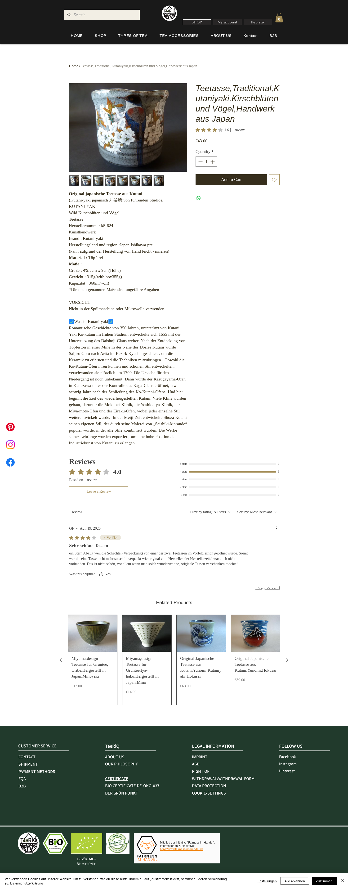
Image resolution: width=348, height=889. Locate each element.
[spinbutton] (206, 161)
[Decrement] (200, 161)
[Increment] (213, 161)
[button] (197, 22)
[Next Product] (287, 660)
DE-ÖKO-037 (86, 859)
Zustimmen (324, 881)
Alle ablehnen (295, 881)
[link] (220, 130)
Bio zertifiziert (86, 864)
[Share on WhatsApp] (198, 198)
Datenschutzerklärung (26, 883)
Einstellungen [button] (267, 881)
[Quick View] (92, 633)
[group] (174, 660)
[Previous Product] (61, 660)
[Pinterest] (10, 427)
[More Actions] (276, 528)
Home (73, 66)
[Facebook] (10, 462)
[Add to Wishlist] (274, 179)
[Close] (342, 881)
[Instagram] (10, 444)
